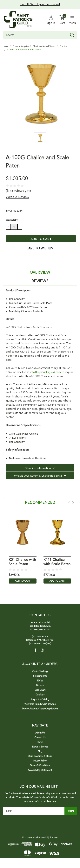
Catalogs (40, 695)
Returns (40, 685)
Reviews (40, 280)
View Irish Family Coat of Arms (40, 704)
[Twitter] (22, 259)
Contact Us (40, 737)
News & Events (40, 747)
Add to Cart (22, 581)
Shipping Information (38, 468)
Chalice (63, 46)
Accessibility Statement (40, 770)
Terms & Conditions (40, 765)
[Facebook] (8, 259)
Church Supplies (21, 46)
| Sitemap (53, 837)
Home (5, 46)
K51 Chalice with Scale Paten (22, 562)
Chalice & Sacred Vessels (44, 46)
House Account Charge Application (40, 709)
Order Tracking (40, 671)
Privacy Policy (40, 761)
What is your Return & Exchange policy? (38, 475)
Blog (40, 751)
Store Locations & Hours (40, 756)
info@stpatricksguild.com (45, 372)
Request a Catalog (40, 699)
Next (73, 502)
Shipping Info (40, 676)
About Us (40, 733)
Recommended (40, 502)
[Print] (17, 259)
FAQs (40, 681)
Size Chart (40, 690)
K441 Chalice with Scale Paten (57, 562)
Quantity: (12, 219)
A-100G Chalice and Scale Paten (24, 49)
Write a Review (17, 197)
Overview (40, 272)
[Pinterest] (27, 259)
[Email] (13, 259)
